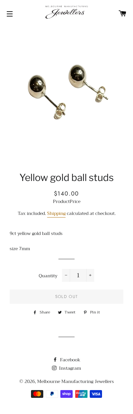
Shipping (56, 213)
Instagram (69, 368)
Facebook (69, 360)
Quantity (48, 276)
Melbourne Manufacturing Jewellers (75, 381)
